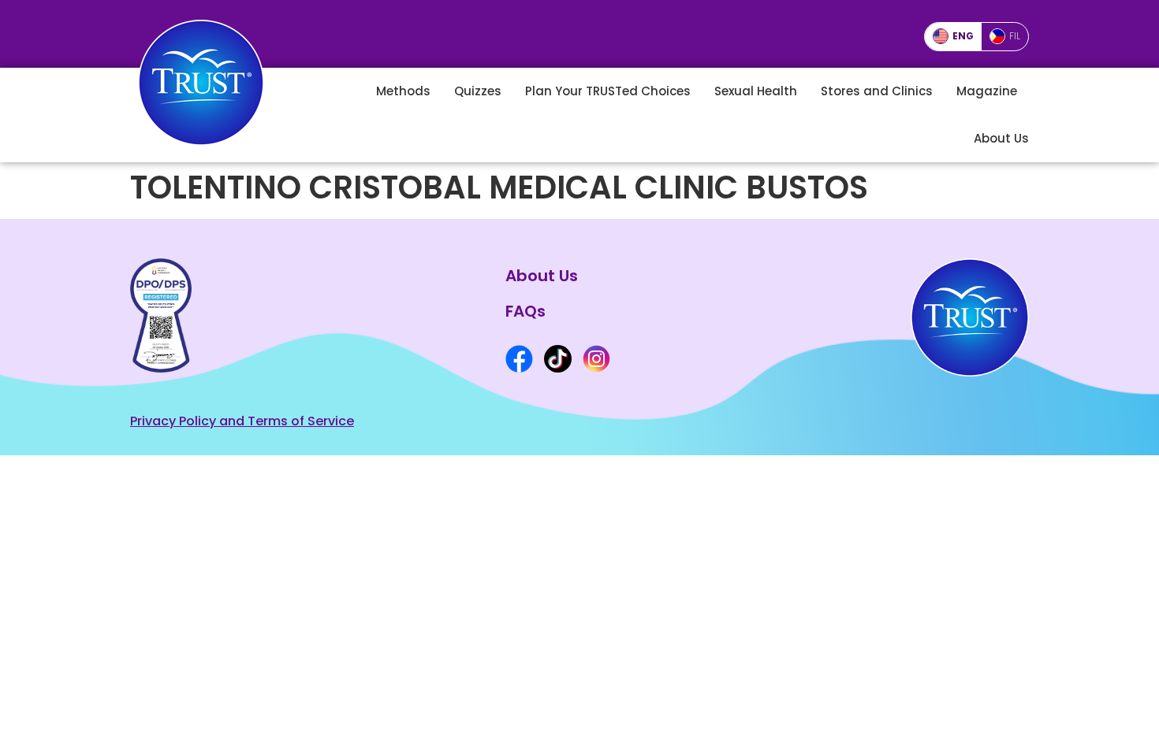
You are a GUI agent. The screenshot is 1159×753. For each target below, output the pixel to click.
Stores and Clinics (877, 91)
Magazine (986, 91)
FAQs (525, 311)
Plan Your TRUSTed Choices (608, 91)
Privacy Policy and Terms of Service (242, 421)
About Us (1001, 138)
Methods (403, 91)
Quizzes (477, 91)
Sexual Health (755, 91)
